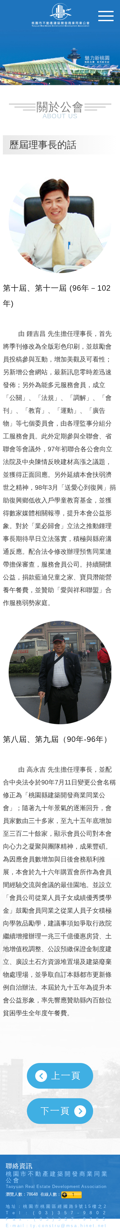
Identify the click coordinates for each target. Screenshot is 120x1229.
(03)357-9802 (71, 1212)
